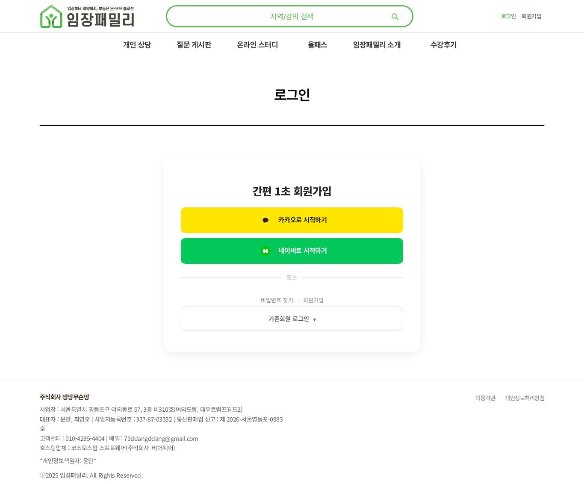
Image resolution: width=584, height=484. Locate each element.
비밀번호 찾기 (277, 300)
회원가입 (531, 16)
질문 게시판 (194, 44)
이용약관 (485, 398)
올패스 (317, 44)
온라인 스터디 (257, 44)
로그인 (508, 16)
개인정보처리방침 (524, 398)
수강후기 (444, 44)
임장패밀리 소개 (377, 44)
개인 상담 (137, 44)
